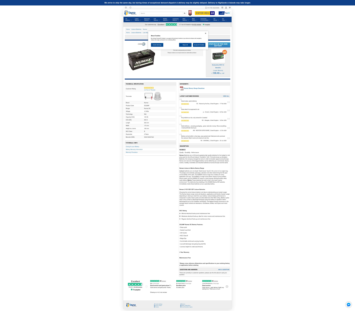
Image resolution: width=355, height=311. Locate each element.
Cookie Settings (157, 45)
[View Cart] (230, 7)
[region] (178, 40)
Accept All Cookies (199, 45)
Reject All (185, 45)
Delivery (183, 304)
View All (226, 96)
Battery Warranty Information (134, 149)
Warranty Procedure (132, 152)
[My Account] (226, 7)
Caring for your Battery (132, 146)
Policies (157, 307)
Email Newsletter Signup (186, 307)
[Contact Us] (222, 7)
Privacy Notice (158, 305)
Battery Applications (185, 305)
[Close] (206, 33)
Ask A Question (223, 269)
